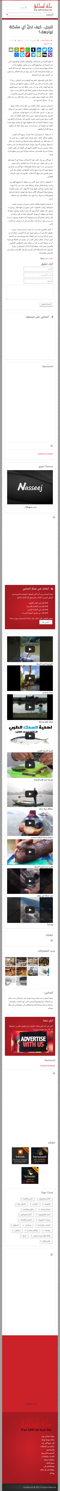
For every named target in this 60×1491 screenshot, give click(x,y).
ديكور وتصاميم (28, 1209)
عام (19, 40)
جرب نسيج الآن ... (30, 1403)
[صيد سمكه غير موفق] (30, 881)
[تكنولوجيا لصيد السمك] (30, 649)
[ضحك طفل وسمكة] (30, 707)
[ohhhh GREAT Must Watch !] (30, 823)
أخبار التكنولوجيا (44, 1214)
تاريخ (24, 1235)
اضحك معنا (22, 1204)
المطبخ (16, 1225)
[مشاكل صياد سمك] (30, 794)
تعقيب (50, 258)
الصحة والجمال (26, 1219)
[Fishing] (30, 910)
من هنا (44, 622)
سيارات (28, 1225)
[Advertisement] (30, 407)
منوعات (47, 1230)
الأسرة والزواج (44, 1198)
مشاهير (17, 1230)
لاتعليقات (46, 44)
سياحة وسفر (45, 1209)
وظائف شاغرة (32, 1230)
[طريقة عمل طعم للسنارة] (30, 765)
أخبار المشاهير (26, 1214)
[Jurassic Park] (30, 678)
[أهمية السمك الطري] (30, 736)
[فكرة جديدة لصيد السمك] (30, 852)
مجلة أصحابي (44, 40)
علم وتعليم (46, 1241)
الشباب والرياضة (44, 1225)
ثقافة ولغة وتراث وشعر (41, 1235)
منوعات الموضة (44, 1219)
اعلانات (35, 1204)
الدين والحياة (28, 1198)
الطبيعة (47, 1204)
